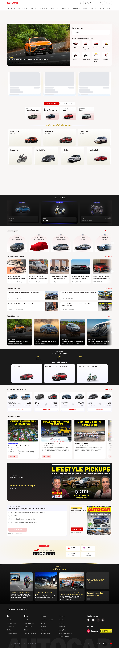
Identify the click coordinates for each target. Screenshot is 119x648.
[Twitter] (103, 620)
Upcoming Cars (11, 623)
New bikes (27, 620)
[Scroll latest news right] (112, 271)
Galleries (64, 8)
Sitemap (43, 626)
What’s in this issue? (76, 532)
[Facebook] (98, 620)
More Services (103, 8)
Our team (61, 623)
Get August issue (77, 529)
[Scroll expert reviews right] (112, 332)
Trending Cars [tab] (51, 103)
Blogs (43, 623)
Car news (10, 630)
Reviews (42, 8)
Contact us (62, 626)
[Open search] (80, 3)
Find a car (10, 8)
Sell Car (43, 630)
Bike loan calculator (30, 633)
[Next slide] (66, 62)
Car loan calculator (12, 633)
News (32, 8)
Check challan (45, 633)
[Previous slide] (61, 62)
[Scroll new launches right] (112, 212)
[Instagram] (93, 620)
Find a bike (22, 8)
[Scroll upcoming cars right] (112, 242)
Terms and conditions (65, 633)
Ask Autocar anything (47, 620)
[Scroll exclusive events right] (112, 439)
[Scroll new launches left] (6, 212)
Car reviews (10, 626)
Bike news (27, 630)
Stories (85, 8)
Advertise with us (64, 636)
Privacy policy (63, 630)
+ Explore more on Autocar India (17, 609)
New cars (10, 620)
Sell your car (76, 8)
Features (53, 8)
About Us (61, 620)
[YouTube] (88, 620)
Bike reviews (28, 626)
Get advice (93, 8)
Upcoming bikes (29, 623)
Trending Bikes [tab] (67, 103)
